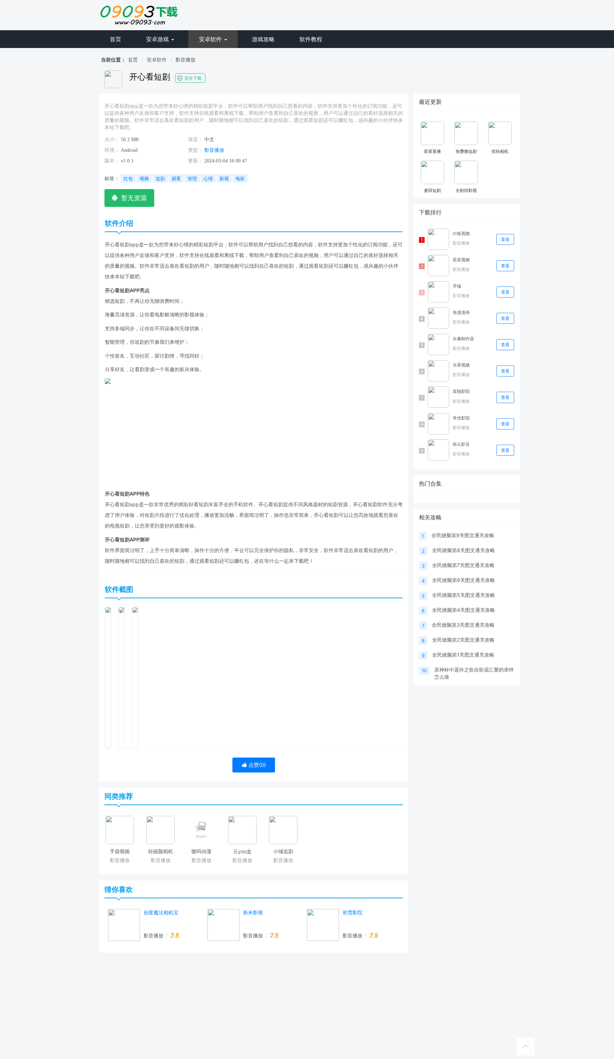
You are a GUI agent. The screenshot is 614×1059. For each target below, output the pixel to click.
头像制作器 (463, 338)
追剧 (160, 178)
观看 (176, 178)
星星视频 (461, 259)
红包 (128, 178)
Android (129, 150)
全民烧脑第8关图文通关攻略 (463, 550)
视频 (144, 178)
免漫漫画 (461, 312)
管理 (192, 178)
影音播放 (185, 60)
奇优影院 (461, 418)
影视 (224, 178)
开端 (457, 286)
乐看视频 (461, 365)
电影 (240, 178)
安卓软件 (211, 39)
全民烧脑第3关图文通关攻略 (463, 625)
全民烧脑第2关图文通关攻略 (463, 640)
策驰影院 (461, 391)
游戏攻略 (263, 39)
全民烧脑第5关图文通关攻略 (463, 595)
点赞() (256, 764)
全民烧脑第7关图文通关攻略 (463, 565)
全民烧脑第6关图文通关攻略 (463, 580)
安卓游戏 (158, 39)
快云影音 (461, 444)
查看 (505, 239)
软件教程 (311, 39)
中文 (209, 139)
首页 (115, 39)
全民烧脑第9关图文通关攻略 (462, 535)
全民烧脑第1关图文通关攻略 (463, 655)
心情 (208, 178)
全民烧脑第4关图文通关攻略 (463, 610)
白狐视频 (461, 233)
